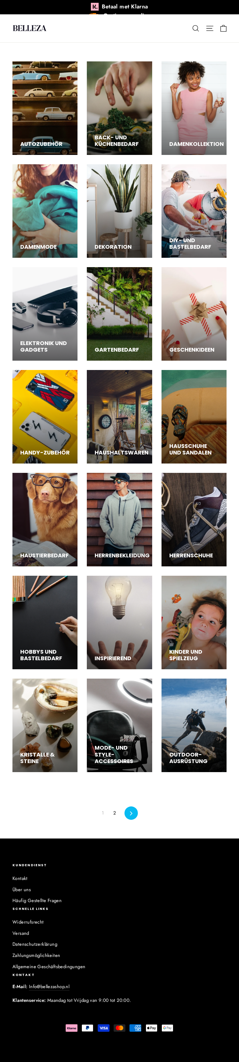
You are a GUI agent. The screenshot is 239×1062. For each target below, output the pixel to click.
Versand (20, 933)
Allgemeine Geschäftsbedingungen (48, 966)
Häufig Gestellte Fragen (37, 900)
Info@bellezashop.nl (49, 986)
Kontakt (20, 878)
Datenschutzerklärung (34, 944)
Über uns (21, 889)
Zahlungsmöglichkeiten (36, 955)
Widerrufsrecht (28, 922)
